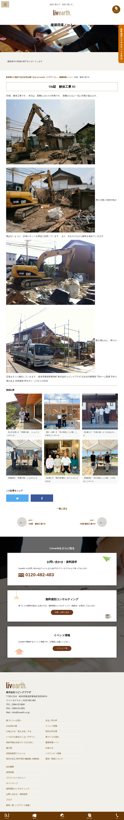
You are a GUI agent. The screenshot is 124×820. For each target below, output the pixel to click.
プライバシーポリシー (16, 778)
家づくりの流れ (52, 737)
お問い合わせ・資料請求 (16, 794)
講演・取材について (54, 759)
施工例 (9, 748)
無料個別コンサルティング (17, 789)
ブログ (9, 800)
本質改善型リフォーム (16, 753)
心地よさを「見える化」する (18, 731)
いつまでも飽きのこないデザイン (20, 737)
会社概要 (10, 767)
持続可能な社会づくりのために (19, 742)
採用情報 (10, 772)
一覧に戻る (62, 508)
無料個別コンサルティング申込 (121, 43)
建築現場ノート (52, 742)
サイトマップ (12, 783)
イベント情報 (51, 726)
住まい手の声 (51, 720)
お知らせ (49, 748)
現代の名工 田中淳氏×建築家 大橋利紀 (22, 759)
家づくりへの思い (14, 720)
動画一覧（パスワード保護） (18, 805)
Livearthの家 (11, 726)
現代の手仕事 (51, 731)
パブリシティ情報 (53, 753)
